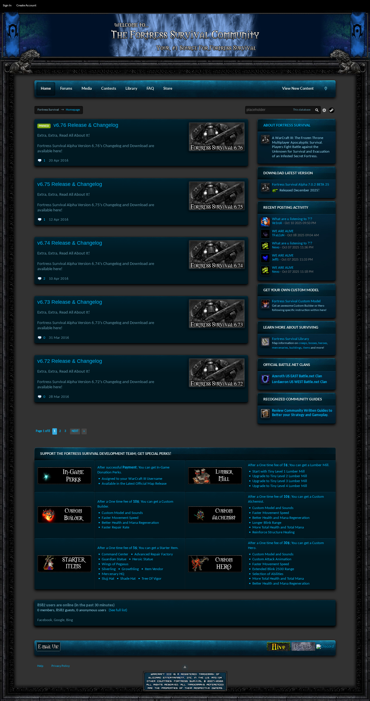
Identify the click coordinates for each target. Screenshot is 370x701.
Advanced (324, 110)
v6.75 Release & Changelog (69, 184)
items (306, 347)
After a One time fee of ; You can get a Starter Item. (137, 563)
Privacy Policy (60, 666)
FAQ (150, 89)
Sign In (7, 5)
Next (75, 431)
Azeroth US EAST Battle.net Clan (297, 376)
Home (46, 89)
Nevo (275, 247)
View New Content (298, 89)
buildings (295, 347)
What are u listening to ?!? (292, 219)
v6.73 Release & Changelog (69, 302)
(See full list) (118, 610)
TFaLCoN (278, 235)
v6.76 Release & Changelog (85, 125)
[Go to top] (185, 667)
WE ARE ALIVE (282, 231)
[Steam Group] (331, 110)
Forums (66, 89)
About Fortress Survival (286, 125)
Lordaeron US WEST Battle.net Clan (299, 382)
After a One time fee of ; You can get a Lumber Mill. (288, 475)
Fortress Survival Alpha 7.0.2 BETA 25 (300, 184)
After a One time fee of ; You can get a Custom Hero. (286, 563)
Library (131, 89)
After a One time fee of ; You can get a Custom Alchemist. (286, 514)
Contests (108, 89)
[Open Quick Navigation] (326, 89)
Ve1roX (277, 223)
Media (87, 89)
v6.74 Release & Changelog (69, 243)
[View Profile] (265, 222)
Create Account (26, 5)
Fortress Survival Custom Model (296, 301)
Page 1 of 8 (43, 431)
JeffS (275, 259)
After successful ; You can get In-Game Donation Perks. (133, 476)
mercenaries (280, 347)
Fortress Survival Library (290, 339)
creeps (303, 343)
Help (40, 666)
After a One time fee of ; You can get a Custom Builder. (135, 514)
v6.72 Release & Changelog (69, 361)
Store (167, 89)
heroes (322, 343)
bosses (312, 343)
